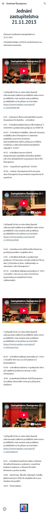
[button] (3, 3)
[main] (24, 16)
